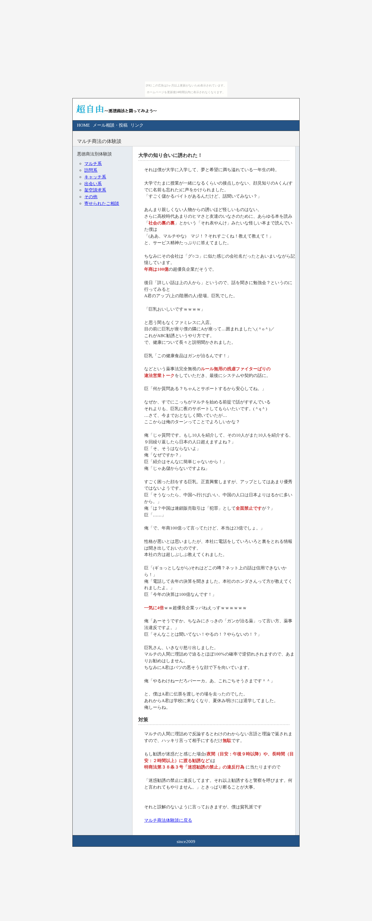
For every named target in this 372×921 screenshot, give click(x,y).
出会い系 (93, 183)
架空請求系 (95, 189)
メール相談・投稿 (110, 125)
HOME (83, 125)
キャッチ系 (95, 176)
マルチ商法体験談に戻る (168, 820)
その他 (90, 196)
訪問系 (90, 170)
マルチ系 (93, 163)
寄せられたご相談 (101, 203)
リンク (137, 125)
